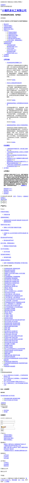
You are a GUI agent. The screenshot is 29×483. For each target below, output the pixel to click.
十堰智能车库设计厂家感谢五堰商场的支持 (15, 450)
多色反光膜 (14, 342)
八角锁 (11, 315)
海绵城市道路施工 (6, 254)
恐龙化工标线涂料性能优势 (14, 83)
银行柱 (11, 311)
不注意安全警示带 (20, 299)
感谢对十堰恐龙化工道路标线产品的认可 (15, 444)
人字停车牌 (14, 300)
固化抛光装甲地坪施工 (14, 38)
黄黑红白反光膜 (18, 339)
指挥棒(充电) (15, 281)
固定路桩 (12, 310)
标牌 (9, 275)
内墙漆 (11, 347)
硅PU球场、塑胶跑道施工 (15, 40)
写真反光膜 (14, 337)
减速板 (11, 345)
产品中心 (6, 30)
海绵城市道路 (10, 46)
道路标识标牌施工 (6, 260)
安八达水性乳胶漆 (20, 348)
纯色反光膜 (14, 340)
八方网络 (6, 481)
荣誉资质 (6, 188)
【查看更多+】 (24, 185)
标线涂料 (12, 356)
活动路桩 (12, 308)
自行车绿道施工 (5, 248)
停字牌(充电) (15, 279)
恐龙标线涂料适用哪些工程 (14, 62)
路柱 (9, 329)
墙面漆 (11, 352)
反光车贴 (12, 292)
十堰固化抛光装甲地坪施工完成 (12, 445)
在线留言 (3, 4)
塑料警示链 (14, 286)
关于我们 (6, 168)
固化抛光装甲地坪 (20, 319)
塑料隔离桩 (14, 278)
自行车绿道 (10, 49)
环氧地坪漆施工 (8, 25)
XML (23, 480)
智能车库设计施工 (9, 29)
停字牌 (11, 289)
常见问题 (6, 458)
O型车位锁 (14, 334)
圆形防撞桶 (14, 326)
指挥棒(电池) (15, 283)
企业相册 (6, 464)
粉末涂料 (12, 270)
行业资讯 (7, 145)
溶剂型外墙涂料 (18, 350)
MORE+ (14, 79)
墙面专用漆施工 (12, 37)
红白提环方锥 (16, 305)
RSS (19, 480)
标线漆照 (12, 366)
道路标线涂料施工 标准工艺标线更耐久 (17, 125)
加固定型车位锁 (18, 335)
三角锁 (11, 316)
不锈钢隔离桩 (16, 276)
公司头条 (7, 59)
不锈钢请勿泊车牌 (20, 302)
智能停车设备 (16, 355)
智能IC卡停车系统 (20, 273)
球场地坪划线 (10, 53)
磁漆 (9, 353)
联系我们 (6, 190)
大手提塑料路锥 (18, 307)
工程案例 (6, 54)
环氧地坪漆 (14, 361)
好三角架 (12, 284)
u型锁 (9, 313)
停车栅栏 (12, 344)
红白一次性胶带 (18, 291)
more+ (16, 46)
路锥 (9, 327)
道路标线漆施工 (8, 27)
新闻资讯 (6, 56)
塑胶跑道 (12, 271)
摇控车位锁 (14, 332)
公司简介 (6, 462)
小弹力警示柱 (16, 297)
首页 (14, 196)
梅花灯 (11, 287)
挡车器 (11, 318)
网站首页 (6, 24)
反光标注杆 (14, 331)
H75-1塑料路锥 (17, 303)
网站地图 (14, 480)
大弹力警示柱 (16, 294)
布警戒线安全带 (18, 295)
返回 (2, 199)
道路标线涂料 (7, 43)
